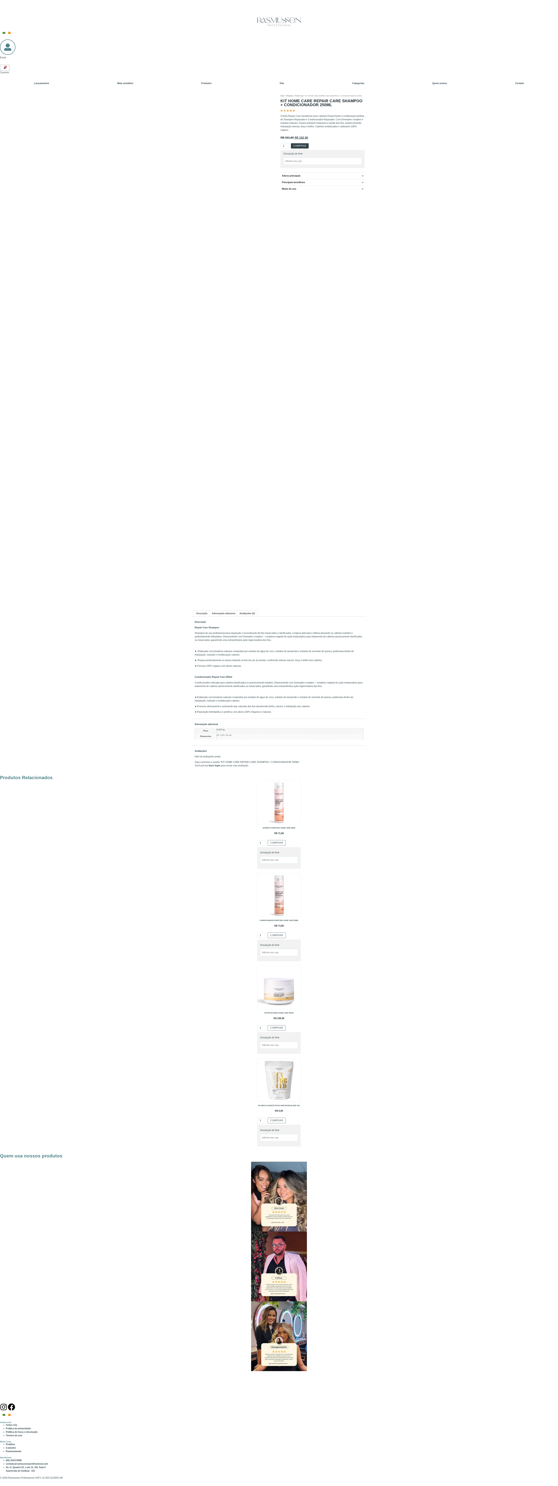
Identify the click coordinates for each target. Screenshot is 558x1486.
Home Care (299, 96)
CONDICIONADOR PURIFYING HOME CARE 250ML (279, 920)
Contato (519, 83)
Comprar (299, 146)
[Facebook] (11, 1407)
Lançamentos (41, 83)
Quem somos (439, 83)
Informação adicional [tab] (223, 613)
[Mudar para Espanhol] (9, 33)
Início (282, 96)
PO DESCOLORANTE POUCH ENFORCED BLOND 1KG (279, 1105)
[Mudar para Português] (4, 33)
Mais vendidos (125, 83)
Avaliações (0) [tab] (247, 613)
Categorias (358, 83)
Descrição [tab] (202, 613)
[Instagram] (3, 1407)
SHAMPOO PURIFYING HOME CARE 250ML (279, 828)
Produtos (206, 83)
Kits (282, 83)
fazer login (214, 765)
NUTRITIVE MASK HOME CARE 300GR (279, 1013)
